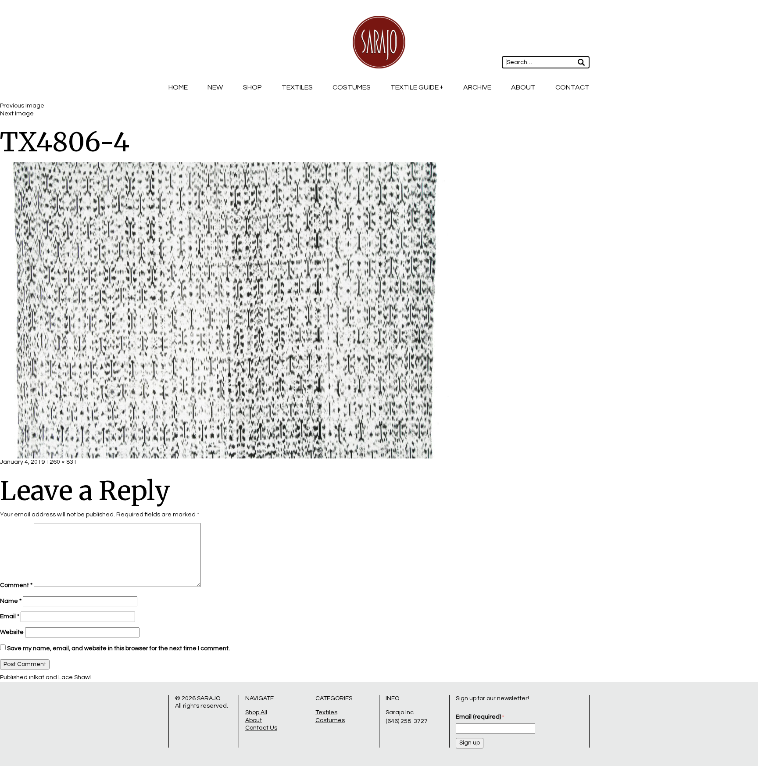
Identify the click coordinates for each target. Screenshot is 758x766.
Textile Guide (414, 87)
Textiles (297, 87)
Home (178, 87)
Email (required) (480, 717)
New (215, 87)
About (523, 87)
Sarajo (208, 698)
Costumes (352, 87)
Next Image (17, 114)
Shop (252, 87)
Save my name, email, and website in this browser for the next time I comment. (118, 648)
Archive (477, 87)
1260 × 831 (61, 462)
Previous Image (22, 106)
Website (12, 632)
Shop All (256, 712)
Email (9, 616)
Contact (572, 87)
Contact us (261, 728)
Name (10, 601)
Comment (16, 585)
